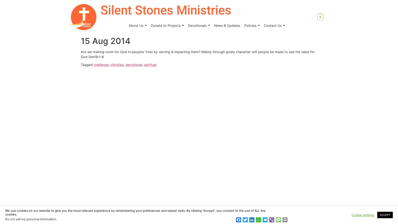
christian (117, 65)
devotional (134, 65)
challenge (101, 65)
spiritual (150, 65)
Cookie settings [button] (363, 215)
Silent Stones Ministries (166, 10)
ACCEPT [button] (385, 215)
